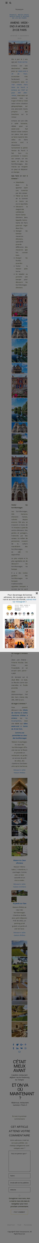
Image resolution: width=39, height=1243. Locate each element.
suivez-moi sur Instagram (24, 600)
